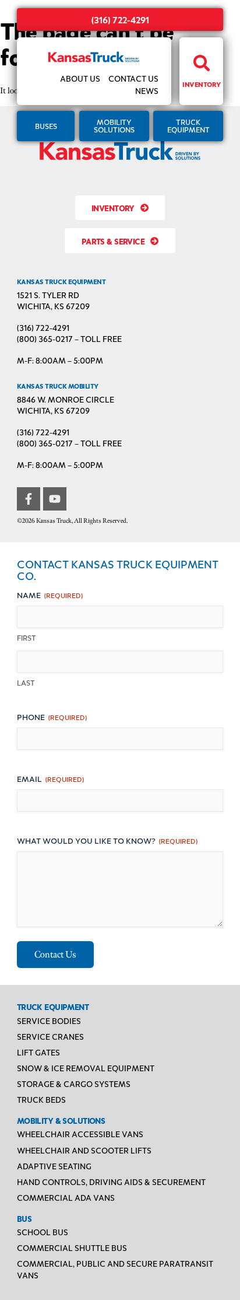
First (26, 637)
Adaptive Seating (54, 1166)
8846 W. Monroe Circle (65, 399)
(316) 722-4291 (120, 19)
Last (26, 682)
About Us (80, 78)
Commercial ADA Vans (66, 1197)
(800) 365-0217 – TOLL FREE (69, 338)
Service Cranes (50, 1036)
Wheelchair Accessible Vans (80, 1134)
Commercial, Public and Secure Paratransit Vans (115, 1269)
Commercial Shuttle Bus (72, 1247)
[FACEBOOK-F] (28, 499)
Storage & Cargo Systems (73, 1083)
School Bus (42, 1232)
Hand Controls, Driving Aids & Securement (111, 1181)
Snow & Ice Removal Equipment (85, 1068)
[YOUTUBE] (54, 499)
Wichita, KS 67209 (53, 306)
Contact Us (133, 78)
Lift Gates (38, 1052)
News (146, 90)
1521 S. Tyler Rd (48, 294)
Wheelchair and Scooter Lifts (84, 1150)
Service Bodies (49, 1020)
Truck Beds (41, 1099)
